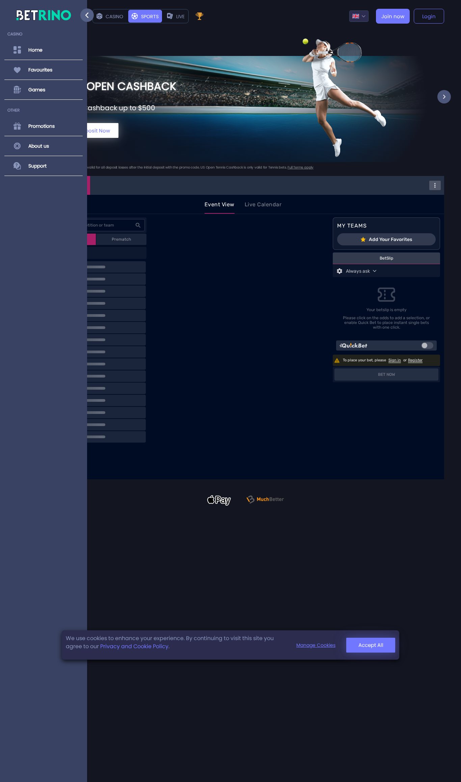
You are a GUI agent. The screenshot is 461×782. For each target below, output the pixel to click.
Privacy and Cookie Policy (134, 646)
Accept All (370, 645)
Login (429, 16)
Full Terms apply (301, 167)
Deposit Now (94, 130)
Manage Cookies (315, 645)
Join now (392, 16)
